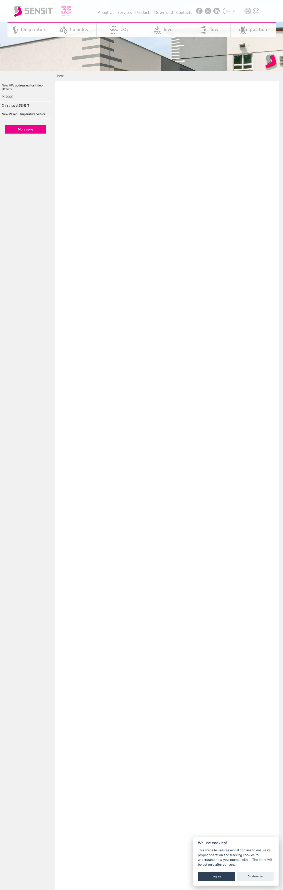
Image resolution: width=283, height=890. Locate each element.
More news (25, 129)
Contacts (184, 12)
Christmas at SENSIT (15, 105)
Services (124, 12)
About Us (106, 12)
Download (163, 12)
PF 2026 (7, 96)
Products (143, 12)
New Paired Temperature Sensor (23, 114)
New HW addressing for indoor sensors (23, 87)
